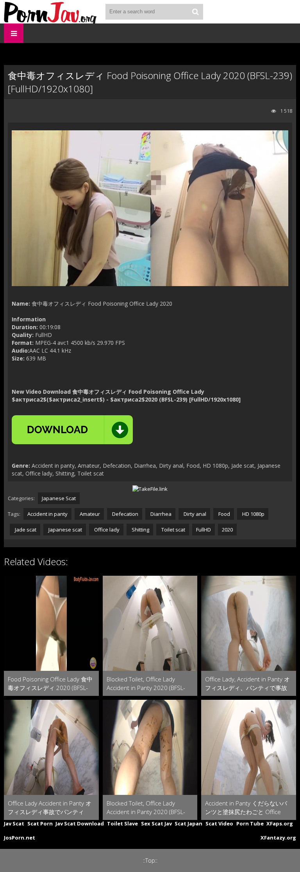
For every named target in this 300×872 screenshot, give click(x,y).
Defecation (124, 513)
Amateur (89, 513)
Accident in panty (47, 513)
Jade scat (25, 529)
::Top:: (150, 860)
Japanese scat (64, 529)
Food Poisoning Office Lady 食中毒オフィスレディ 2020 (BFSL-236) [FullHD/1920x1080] (50, 683)
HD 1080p (252, 513)
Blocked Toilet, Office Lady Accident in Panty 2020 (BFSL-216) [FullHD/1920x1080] (146, 807)
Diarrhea (160, 513)
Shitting (139, 529)
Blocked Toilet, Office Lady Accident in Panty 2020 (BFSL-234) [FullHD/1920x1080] (146, 683)
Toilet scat (172, 529)
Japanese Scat (59, 498)
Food (223, 513)
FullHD (203, 529)
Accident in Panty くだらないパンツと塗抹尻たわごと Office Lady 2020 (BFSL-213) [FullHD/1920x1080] (246, 807)
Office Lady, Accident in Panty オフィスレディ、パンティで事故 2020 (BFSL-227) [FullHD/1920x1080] (247, 683)
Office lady (106, 529)
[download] (72, 429)
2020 (227, 529)
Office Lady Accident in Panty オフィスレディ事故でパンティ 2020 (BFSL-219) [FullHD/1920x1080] (49, 807)
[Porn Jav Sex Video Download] (51, 11)
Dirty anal (194, 513)
